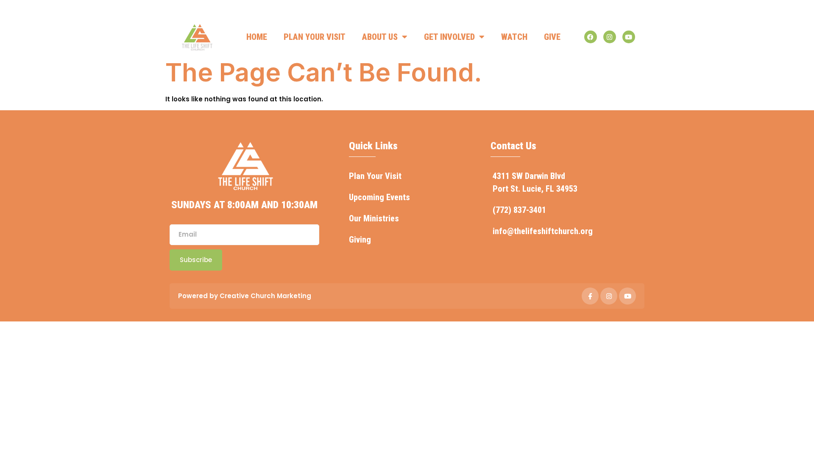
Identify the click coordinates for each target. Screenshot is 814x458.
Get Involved (449, 37)
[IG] (608, 296)
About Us (380, 37)
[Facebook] (590, 37)
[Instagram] (609, 37)
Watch (514, 37)
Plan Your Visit (315, 37)
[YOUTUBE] (627, 296)
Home (256, 37)
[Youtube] (628, 37)
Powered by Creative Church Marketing (244, 295)
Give (552, 37)
